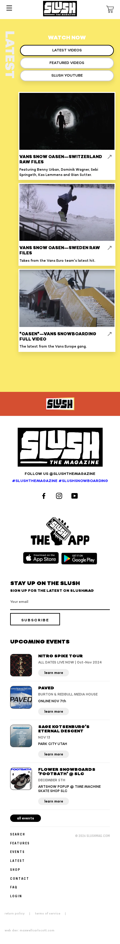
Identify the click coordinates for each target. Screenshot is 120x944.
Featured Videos (67, 63)
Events (17, 851)
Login (16, 896)
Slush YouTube (67, 75)
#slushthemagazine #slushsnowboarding (60, 481)
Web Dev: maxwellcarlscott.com (29, 930)
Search (17, 834)
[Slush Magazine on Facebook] (45, 496)
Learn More (53, 673)
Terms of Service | (52, 913)
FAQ (14, 887)
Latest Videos (67, 50)
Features (20, 843)
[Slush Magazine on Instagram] (60, 496)
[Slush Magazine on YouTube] (75, 496)
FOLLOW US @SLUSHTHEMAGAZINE (60, 473)
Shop (15, 869)
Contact (19, 878)
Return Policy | (19, 913)
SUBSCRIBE (35, 620)
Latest (17, 860)
